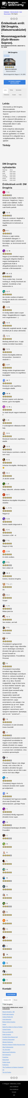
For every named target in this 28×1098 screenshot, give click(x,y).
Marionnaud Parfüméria (8, 1052)
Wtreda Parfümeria (7, 1042)
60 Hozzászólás (6, 56)
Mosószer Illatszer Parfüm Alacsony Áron (13, 1044)
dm (3, 1070)
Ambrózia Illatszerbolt (8, 1039)
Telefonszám (11, 994)
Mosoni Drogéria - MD (8, 1012)
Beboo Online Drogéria (8, 1022)
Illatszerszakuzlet (14, 12)
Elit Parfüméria (6, 1054)
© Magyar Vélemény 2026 (11, 1084)
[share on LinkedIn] (16, 19)
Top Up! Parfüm (6, 1072)
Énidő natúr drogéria (8, 1014)
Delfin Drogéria (6, 1034)
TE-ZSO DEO (6, 1049)
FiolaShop (5, 1057)
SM (14, 1095)
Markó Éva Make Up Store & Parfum (12, 1027)
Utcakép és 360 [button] (7, 1000)
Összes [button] (15, 1000)
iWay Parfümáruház (7, 1047)
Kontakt (3, 7)
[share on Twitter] (14, 19)
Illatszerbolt (5, 1059)
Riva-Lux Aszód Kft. (7, 1032)
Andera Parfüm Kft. (7, 1017)
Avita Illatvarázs (6, 1019)
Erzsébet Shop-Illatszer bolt (10, 1037)
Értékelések (6, 12)
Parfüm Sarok (6, 1062)
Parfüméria (5, 1064)
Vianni (4, 1024)
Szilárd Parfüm (6, 1029)
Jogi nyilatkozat (14, 1086)
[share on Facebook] (11, 19)
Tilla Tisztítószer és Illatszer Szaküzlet (12, 1067)
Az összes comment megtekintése (15, 82)
